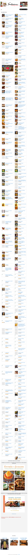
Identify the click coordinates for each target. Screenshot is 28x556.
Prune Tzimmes (20, 303)
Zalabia (19, 454)
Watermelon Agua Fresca (8, 433)
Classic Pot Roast (8, 86)
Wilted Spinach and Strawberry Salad (21, 447)
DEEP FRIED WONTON (22, 112)
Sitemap (19, 554)
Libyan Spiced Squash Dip (21, 207)
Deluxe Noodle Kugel (8, 116)
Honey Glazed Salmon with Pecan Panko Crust (22, 180)
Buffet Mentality (21, 49)
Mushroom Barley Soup (22, 248)
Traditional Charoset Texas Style (21, 415)
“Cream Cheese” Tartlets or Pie (22, 15)
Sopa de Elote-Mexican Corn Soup (22, 356)
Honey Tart (20, 183)
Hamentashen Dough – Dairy (9, 170)
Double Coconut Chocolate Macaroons (21, 116)
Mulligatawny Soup (21, 245)
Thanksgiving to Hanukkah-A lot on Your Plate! (8, 401)
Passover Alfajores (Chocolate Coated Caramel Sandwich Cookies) (8, 269)
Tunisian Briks (7, 418)
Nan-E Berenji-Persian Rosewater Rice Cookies (22, 252)
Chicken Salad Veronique (7, 75)
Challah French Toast (21, 65)
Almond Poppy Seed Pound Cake (21, 22)
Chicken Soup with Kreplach (21, 75)
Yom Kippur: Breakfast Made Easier (22, 451)
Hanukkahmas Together (22, 173)
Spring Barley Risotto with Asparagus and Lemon (8, 372)
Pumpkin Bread (8, 306)
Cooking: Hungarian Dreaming (21, 98)
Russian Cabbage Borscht (21, 339)
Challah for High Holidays (6, 72)
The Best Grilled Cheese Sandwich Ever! (22, 401)
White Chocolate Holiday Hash (21, 444)
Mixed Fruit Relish (8, 234)
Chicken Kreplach (21, 72)
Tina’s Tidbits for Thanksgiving (8, 408)
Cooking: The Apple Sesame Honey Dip (21, 101)
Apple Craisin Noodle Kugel (21, 29)
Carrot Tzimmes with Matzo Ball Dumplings (22, 59)
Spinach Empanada (21, 368)
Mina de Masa (20, 231)
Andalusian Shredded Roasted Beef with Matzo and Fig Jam (9, 26)
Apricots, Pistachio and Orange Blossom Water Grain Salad (9, 36)
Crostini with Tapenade (9, 112)
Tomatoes (7, 411)
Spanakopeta (20, 359)
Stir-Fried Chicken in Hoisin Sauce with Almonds (21, 376)
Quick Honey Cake (8, 316)
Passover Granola (21, 274)
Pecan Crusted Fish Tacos (8, 292)
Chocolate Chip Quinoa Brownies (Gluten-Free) (22, 79)
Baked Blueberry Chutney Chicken (21, 36)
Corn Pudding (20, 109)
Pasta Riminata (7, 285)
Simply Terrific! (20, 352)
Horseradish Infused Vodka (21, 187)
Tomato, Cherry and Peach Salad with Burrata (21, 408)
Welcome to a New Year (9, 436)
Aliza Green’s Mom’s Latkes (8, 22)
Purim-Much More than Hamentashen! (22, 310)
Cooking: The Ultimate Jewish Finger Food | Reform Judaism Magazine (22, 105)
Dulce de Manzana (8, 119)
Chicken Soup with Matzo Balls (8, 79)
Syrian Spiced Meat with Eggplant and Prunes (22, 390)
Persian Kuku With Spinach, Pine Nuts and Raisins (22, 296)
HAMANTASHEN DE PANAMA (21, 167)
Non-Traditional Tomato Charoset (8, 258)
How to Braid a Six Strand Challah (8, 190)
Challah (19, 62)
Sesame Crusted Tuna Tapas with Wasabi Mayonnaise (21, 349)
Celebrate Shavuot (8, 62)
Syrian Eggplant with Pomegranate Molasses (9, 390)
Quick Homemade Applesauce (21, 313)
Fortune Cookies (8, 138)
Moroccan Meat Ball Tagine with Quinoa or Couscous (9, 242)
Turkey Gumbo (7, 421)
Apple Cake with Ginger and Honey (22, 25)
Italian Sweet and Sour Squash (22, 194)
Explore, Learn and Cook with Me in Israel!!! (9, 15)
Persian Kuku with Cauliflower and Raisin (9, 296)
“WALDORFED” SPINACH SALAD (21, 18)
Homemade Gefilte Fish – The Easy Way (22, 177)
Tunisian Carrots (21, 418)
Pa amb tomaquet (21, 261)
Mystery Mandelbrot (8, 251)
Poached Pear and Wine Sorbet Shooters (22, 300)
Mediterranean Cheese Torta (22, 225)
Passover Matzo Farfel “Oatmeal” (9, 281)
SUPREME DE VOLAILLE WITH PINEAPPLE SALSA (9, 383)
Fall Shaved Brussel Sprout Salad (21, 135)
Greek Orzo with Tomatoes (21, 160)
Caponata (19, 52)
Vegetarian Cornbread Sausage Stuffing (21, 425)
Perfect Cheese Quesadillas (20, 292)
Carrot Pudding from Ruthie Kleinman (8, 59)
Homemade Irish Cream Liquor (9, 180)
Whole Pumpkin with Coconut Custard (8, 447)
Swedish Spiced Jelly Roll (21, 383)
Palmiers (6, 264)
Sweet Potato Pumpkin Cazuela (22, 387)
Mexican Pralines (21, 228)
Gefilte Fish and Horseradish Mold (21, 150)
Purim (6, 309)
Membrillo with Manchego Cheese (8, 228)
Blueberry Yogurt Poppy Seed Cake (22, 46)
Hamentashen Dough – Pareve (22, 170)
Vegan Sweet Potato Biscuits (8, 425)
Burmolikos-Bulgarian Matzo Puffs (9, 53)
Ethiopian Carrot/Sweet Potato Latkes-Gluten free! (9, 133)
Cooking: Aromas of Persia (21, 94)
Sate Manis (20, 345)
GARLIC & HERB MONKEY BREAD (8, 150)
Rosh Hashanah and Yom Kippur (8, 332)
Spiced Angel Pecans (21, 362)
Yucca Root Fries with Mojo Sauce (8, 454)
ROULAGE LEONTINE (21, 335)
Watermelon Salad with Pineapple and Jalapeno (22, 433)
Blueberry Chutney (21, 42)
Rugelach (6, 338)
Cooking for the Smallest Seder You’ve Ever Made (21, 87)
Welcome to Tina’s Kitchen (21, 437)
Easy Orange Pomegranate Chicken (9, 123)
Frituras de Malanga (21, 142)
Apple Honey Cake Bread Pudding (21, 32)
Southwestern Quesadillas (7, 359)
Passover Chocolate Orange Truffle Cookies (9, 275)
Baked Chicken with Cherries (21, 39)
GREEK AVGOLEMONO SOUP (9, 157)
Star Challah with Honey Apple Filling (22, 372)
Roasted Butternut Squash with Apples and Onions (22, 317)
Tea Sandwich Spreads (9, 393)
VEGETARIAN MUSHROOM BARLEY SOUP (21, 429)
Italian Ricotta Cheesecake (7, 194)
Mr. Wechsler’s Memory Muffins (9, 246)
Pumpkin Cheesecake (21, 306)
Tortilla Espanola (8, 415)
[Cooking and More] (14, 4)
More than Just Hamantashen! (7, 238)
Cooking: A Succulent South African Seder (21, 91)
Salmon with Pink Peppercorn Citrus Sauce (8, 346)
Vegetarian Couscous (8, 428)
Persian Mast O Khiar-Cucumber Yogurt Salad (9, 300)
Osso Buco (20, 258)
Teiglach (6, 396)
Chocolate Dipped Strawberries (8, 82)
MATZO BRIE (20, 221)
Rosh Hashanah (20, 320)
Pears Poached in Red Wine (21, 289)
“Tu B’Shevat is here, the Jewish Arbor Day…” (9, 18)
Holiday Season (7, 176)
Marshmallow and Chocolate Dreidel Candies (8, 222)
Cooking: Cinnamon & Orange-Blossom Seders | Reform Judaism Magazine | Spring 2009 (9, 98)
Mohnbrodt (20, 234)
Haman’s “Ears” (20, 163)
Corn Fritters (7, 109)
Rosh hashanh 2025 (21, 332)
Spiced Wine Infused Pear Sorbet (8, 366)
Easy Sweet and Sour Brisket (8, 126)
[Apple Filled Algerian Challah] (15, 544)
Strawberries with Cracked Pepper (8, 380)
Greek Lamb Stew (21, 156)
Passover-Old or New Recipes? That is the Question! (21, 282)
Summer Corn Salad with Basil (21, 380)
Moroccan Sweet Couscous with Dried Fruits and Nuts (21, 242)
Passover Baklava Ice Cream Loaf (21, 271)
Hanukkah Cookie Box (9, 173)
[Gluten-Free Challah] (6, 542)
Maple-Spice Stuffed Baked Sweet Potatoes (22, 218)
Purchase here (14, 491)
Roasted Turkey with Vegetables (8, 321)
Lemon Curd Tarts (21, 200)
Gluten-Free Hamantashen (20, 153)
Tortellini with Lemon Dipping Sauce (21, 412)
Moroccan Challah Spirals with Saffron (21, 238)
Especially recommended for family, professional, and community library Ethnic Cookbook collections (20, 128)
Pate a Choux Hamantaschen (7, 289)
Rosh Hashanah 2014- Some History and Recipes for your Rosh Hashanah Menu (21, 325)
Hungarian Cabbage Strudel (21, 190)
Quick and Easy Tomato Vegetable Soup (9, 313)
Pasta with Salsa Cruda (22, 285)
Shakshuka (7, 352)
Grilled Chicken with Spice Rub (8, 163)
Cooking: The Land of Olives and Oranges (8, 105)
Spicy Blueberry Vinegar (22, 365)
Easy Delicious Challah (22, 119)
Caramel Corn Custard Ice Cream (21, 56)
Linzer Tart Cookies (8, 210)
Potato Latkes (7, 303)
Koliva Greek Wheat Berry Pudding (21, 197)
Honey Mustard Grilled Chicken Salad (9, 184)
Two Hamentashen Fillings (21, 422)
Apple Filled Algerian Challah (8, 32)
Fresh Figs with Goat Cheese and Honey (8, 142)
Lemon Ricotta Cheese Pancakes (9, 204)
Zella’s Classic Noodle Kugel (21, 457)
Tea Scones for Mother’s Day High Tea (22, 394)
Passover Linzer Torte (21, 277)
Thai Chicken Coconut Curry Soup (22, 397)
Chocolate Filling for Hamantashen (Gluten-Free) (22, 83)
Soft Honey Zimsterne (9, 355)
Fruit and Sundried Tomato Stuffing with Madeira (21, 146)
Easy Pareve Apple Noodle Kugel (21, 123)
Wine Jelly (7, 450)
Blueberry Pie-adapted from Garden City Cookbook (9, 47)
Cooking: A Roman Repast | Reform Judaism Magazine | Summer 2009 (8, 91)
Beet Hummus (7, 42)
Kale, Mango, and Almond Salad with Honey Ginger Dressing (9, 198)
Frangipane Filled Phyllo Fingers (21, 139)
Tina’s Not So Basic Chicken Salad (21, 404)
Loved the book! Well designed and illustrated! (21, 211)
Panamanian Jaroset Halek (21, 265)
